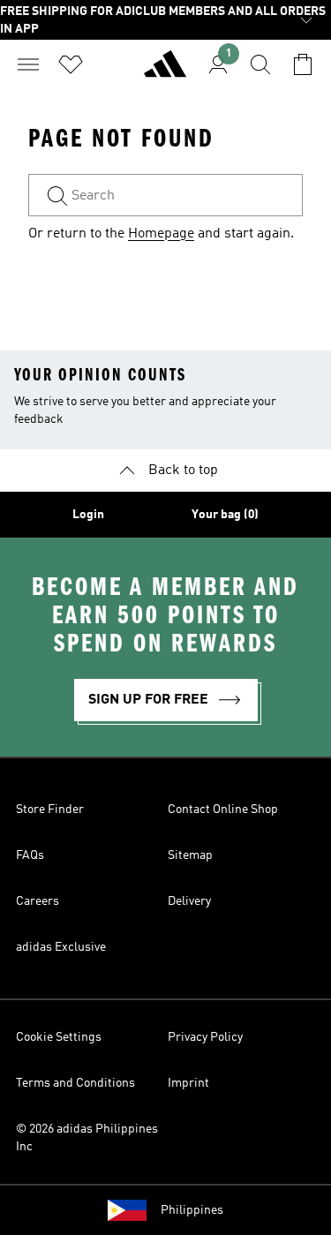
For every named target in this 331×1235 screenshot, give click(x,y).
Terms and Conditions (75, 1083)
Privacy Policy (205, 1037)
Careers (37, 901)
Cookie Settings (59, 1037)
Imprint (188, 1083)
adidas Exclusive (61, 947)
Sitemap (190, 855)
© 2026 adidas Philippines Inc (87, 1138)
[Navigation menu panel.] (28, 64)
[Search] (260, 64)
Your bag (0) (225, 514)
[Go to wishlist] (70, 64)
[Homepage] (165, 71)
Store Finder (50, 809)
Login (88, 514)
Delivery (189, 901)
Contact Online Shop (223, 809)
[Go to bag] (303, 64)
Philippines (192, 1210)
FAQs (30, 855)
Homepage (161, 234)
